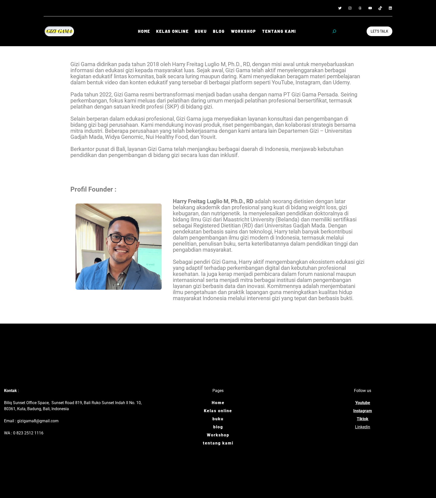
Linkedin (362, 427)
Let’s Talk (379, 31)
